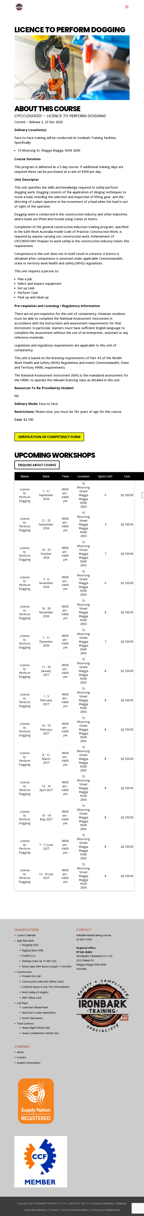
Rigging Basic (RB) (32, 950)
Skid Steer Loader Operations (39, 1012)
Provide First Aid (31, 976)
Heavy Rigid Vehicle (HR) (36, 1027)
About (20, 1052)
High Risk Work (25, 940)
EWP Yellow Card (31, 998)
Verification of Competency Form (49, 436)
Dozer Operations (32, 1018)
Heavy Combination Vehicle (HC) (40, 1033)
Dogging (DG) (30, 945)
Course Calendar (26, 935)
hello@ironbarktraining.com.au (93, 935)
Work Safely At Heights (35, 992)
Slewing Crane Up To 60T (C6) (39, 961)
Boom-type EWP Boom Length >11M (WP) (46, 966)
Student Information (28, 1063)
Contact (21, 1057)
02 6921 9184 (84, 939)
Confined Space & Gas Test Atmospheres (46, 987)
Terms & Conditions (103, 1203)
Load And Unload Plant (35, 1007)
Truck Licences (25, 1023)
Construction (24, 972)
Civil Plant (22, 1003)
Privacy (54, 1210)
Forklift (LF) (28, 955)
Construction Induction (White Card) (42, 981)
